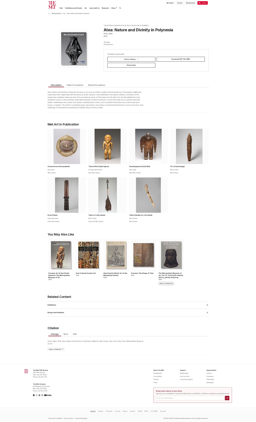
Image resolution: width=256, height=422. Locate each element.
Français (117, 411)
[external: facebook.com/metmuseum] (34, 395)
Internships (210, 382)
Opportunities (211, 370)
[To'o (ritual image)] (189, 146)
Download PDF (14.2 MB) (180, 59)
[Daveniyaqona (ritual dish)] (148, 146)
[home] (49, 13)
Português (109, 411)
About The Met (158, 370)
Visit (61, 8)
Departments (157, 373)
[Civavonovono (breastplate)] (67, 146)
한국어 (146, 411)
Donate (179, 3)
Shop (113, 8)
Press (155, 382)
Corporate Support (186, 379)
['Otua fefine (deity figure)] (107, 146)
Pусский (163, 411)
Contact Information (81, 418)
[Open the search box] (120, 8)
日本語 (140, 411)
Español (100, 411)
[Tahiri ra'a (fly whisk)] (107, 195)
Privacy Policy (68, 418)
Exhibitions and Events (73, 8)
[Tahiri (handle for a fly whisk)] (148, 195)
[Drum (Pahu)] (67, 195)
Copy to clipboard (55, 349)
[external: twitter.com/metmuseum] (36, 395)
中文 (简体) (154, 411)
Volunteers (210, 376)
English (93, 411)
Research (105, 8)
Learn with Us (94, 8)
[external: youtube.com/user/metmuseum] (48, 395)
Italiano (125, 411)
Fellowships (210, 379)
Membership (190, 3)
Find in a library (130, 59)
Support (183, 370)
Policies (156, 379)
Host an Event (184, 376)
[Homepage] (52, 5)
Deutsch (132, 411)
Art (85, 8)
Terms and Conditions (55, 418)
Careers (209, 373)
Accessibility (157, 376)
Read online (131, 65)
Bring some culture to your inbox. (169, 391)
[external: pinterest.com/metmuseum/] (39, 395)
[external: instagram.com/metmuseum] (42, 395)
